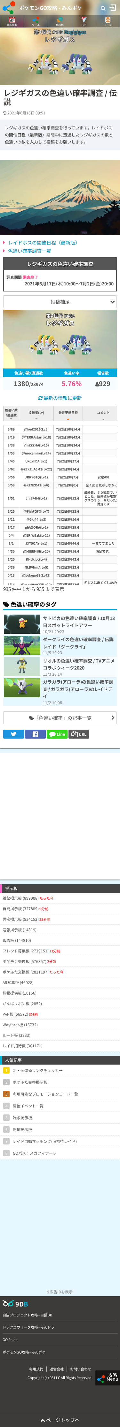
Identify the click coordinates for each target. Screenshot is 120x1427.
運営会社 (57, 1368)
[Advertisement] (60, 813)
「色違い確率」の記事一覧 (63, 717)
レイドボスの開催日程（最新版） (44, 242)
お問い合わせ (80, 1368)
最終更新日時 (68, 412)
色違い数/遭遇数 (11, 412)
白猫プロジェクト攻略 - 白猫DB (27, 1314)
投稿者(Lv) (36, 412)
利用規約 (36, 1368)
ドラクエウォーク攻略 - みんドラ (28, 1327)
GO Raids (10, 1339)
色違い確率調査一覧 (29, 250)
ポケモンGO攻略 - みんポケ (50, 8)
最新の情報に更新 (62, 397)
